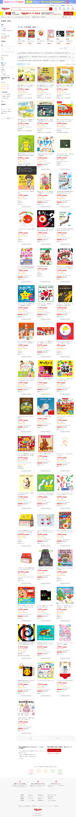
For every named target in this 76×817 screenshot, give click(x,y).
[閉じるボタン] (73, 53)
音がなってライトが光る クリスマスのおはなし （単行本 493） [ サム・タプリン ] (65, 607)
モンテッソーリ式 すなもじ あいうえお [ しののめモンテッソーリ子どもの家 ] (65, 494)
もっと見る (20, 758)
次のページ (59, 738)
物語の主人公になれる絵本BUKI (25, 130)
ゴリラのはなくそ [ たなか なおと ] (45, 568)
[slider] (1, 46)
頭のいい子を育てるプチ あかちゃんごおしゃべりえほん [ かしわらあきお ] (26, 607)
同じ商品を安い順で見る (46, 169)
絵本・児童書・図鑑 (19, 17)
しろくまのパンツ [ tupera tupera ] (65, 680)
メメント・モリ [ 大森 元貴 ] (44, 416)
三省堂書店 (21, 468)
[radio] (1, 26)
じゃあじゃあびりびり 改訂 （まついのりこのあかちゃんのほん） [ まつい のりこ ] (65, 343)
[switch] (13, 78)
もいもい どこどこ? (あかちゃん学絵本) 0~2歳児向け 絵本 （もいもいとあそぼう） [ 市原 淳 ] (45, 230)
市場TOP (2, 17)
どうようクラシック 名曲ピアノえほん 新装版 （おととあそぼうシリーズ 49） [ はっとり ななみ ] (45, 343)
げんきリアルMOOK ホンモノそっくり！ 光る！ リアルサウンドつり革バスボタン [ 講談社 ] (65, 532)
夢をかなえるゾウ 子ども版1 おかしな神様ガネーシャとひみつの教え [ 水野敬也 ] (45, 193)
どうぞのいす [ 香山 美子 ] (43, 453)
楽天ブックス (41, 166)
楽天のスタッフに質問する (54, 750)
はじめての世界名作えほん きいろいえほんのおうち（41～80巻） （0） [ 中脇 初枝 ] (26, 532)
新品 (2, 57)
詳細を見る (62, 60)
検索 (8, 51)
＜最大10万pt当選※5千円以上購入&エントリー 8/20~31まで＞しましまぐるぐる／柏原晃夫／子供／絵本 (26, 644)
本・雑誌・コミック (10, 17)
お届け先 (3, 65)
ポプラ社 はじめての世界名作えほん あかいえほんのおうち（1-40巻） (26, 569)
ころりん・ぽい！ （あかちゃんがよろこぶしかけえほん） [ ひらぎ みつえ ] (45, 494)
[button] (70, 5)
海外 (5, 63)
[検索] (50, 8)
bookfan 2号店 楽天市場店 (24, 655)
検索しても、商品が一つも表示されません (28, 756)
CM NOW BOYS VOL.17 (43, 266)
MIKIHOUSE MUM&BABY (63, 132)
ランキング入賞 (22, 464)
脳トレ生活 (21, 580)
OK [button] (34, 170)
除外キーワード (4, 113)
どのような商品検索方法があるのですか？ (28, 754)
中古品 (2, 59)
